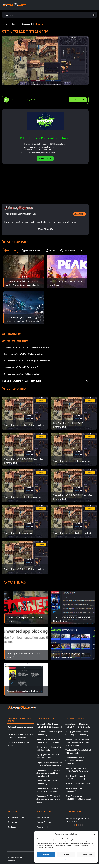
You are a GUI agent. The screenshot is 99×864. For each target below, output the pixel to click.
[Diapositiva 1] (74, 825)
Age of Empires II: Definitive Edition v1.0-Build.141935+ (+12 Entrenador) (77, 742)
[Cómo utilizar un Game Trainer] (26, 679)
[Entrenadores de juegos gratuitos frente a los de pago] (73, 643)
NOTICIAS (11, 250)
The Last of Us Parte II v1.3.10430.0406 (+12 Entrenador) (74, 760)
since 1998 (78, 214)
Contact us (12, 822)
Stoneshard (27, 24)
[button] (94, 834)
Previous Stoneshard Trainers (22, 381)
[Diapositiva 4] (80, 825)
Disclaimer (12, 827)
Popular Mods (42, 827)
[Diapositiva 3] (78, 825)
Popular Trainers (43, 822)
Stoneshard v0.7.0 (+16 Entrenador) (21, 367)
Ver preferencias (86, 854)
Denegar (66, 854)
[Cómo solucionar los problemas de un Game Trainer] (73, 607)
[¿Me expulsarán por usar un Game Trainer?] (26, 607)
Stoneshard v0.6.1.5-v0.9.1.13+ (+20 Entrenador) (27, 347)
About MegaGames (15, 817)
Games (14, 24)
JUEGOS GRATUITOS (73, 250)
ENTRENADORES (32, 250)
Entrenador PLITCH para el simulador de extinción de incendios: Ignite (48, 773)
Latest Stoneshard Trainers (16, 340)
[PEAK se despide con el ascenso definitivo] (67, 271)
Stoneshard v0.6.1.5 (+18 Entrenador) (22, 373)
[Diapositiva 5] (82, 825)
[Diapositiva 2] (76, 825)
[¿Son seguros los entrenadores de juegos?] (26, 643)
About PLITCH (45, 158)
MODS (52, 250)
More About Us (45, 229)
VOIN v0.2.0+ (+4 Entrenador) (78, 783)
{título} (65, 860)
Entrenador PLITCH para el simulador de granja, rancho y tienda (48, 799)
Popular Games (43, 817)
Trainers (39, 24)
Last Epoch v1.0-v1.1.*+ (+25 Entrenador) (23, 354)
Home (4, 24)
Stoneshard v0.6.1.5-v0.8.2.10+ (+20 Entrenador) (27, 360)
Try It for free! (77, 100)
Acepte (46, 854)
